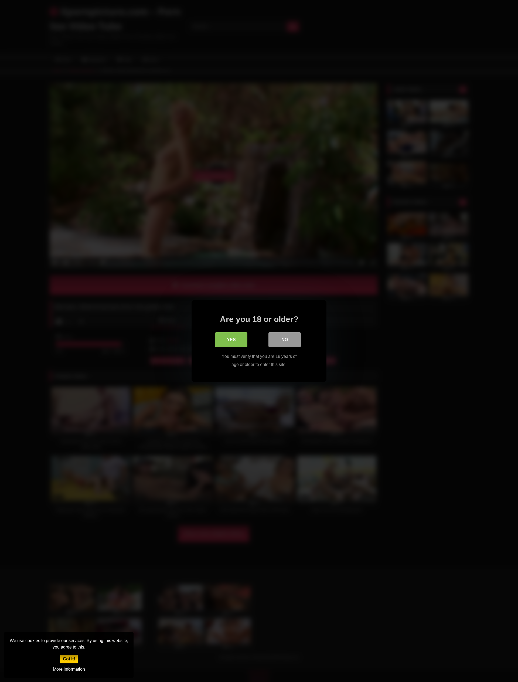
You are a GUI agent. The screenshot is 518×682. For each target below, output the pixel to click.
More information (69, 669)
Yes (231, 339)
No (284, 339)
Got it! (69, 659)
